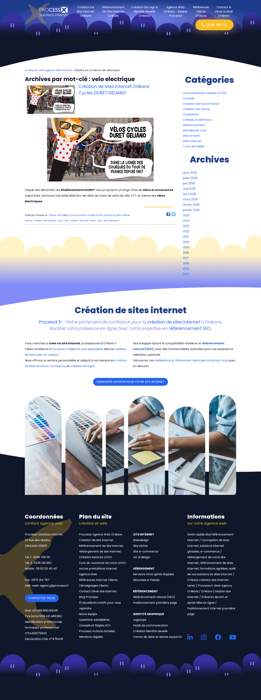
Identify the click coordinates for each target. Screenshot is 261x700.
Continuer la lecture (160, 207)
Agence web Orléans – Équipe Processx (175, 11)
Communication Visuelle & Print (86, 215)
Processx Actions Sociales (97, 631)
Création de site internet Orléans (85, 11)
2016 (186, 263)
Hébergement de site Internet (100, 551)
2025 (186, 215)
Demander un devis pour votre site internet (130, 382)
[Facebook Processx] (218, 637)
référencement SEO (190, 328)
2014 (186, 274)
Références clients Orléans (201, 11)
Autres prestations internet (98, 569)
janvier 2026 (191, 210)
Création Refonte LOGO (95, 557)
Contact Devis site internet (98, 591)
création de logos (82, 366)
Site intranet (191, 136)
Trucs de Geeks (194, 146)
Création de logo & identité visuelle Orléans (144, 11)
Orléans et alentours (197, 120)
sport (93, 220)
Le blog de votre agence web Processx (48, 70)
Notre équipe (88, 614)
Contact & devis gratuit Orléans (224, 11)
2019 (186, 247)
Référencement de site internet (101, 546)
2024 (186, 221)
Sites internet (123, 215)
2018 (186, 253)
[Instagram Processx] (203, 637)
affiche (28, 220)
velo (99, 220)
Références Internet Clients (98, 580)
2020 (186, 242)
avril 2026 (189, 194)
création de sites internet (173, 322)
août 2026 (190, 173)
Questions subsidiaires (94, 620)
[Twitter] (173, 214)
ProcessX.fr (50, 322)
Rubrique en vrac (194, 130)
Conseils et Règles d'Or (95, 625)
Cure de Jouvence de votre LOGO (102, 563)
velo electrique (111, 220)
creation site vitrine (196, 109)
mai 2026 (189, 189)
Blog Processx (88, 597)
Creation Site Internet (45, 220)
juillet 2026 (190, 178)
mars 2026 (190, 199)
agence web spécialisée (86, 349)
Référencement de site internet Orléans (113, 11)
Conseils (188, 98)
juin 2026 (189, 183)
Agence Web (88, 574)
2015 (186, 269)
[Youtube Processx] (232, 637)
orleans (74, 220)
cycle (60, 220)
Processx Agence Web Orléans (100, 534)
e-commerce (55, 366)
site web (84, 220)
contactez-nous (216, 360)
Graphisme (109, 215)
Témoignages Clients (93, 586)
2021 (186, 237)
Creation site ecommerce (201, 104)
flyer (67, 220)
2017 (186, 258)
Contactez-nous (41, 598)
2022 (186, 231)
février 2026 (191, 205)
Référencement (194, 125)
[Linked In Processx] (190, 637)
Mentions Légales (91, 637)
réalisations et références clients (178, 360)
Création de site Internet (96, 540)
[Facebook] (168, 214)
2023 (186, 226)
